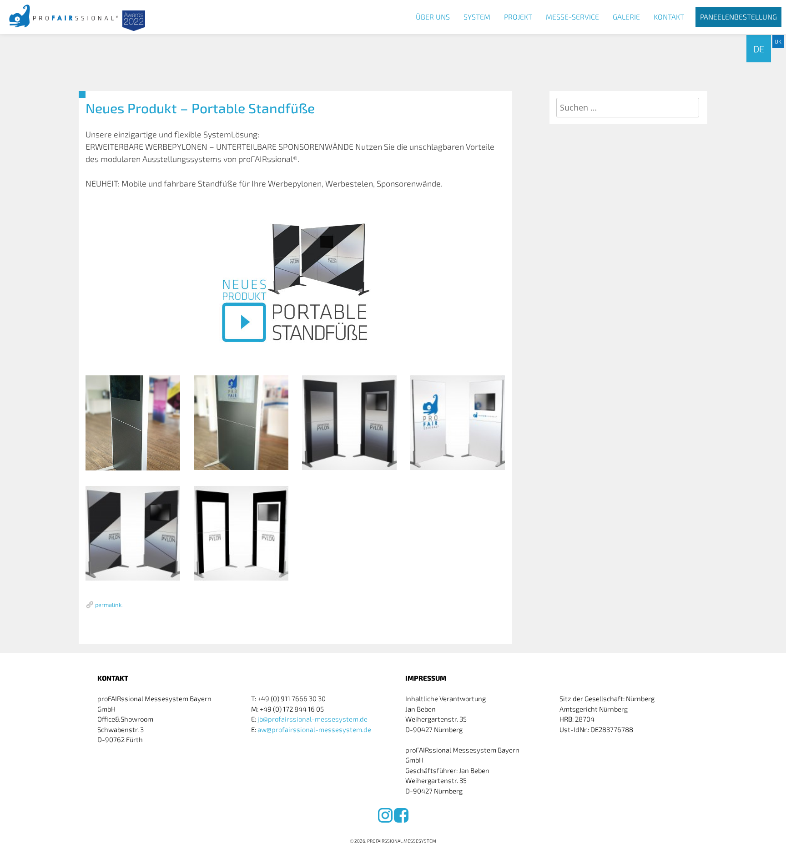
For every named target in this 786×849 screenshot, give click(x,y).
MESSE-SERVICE (572, 16)
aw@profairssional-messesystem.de (314, 729)
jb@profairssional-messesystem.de (312, 719)
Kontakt (669, 16)
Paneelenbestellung (738, 16)
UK (778, 41)
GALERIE (626, 16)
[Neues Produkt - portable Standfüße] (295, 282)
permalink (108, 604)
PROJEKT (518, 16)
